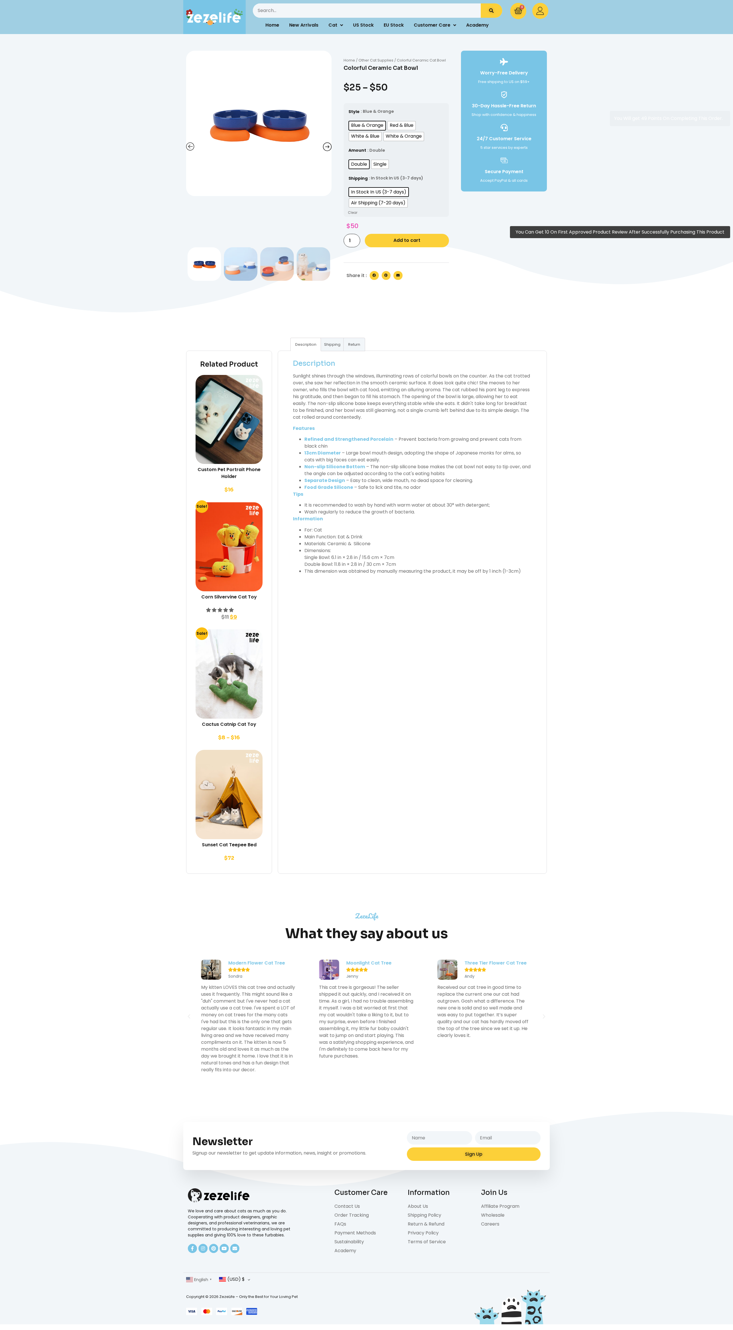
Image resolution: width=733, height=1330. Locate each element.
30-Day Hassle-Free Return (504, 105)
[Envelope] (234, 1248)
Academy (477, 25)
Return (354, 344)
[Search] (491, 10)
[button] (374, 275)
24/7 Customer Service (504, 138)
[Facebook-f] (192, 1248)
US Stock (363, 25)
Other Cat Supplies (375, 60)
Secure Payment (504, 171)
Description (305, 344)
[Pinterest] (213, 1248)
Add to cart (406, 240)
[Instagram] (203, 1248)
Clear (352, 212)
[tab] (305, 344)
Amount (357, 150)
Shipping (358, 178)
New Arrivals (303, 25)
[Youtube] (224, 1248)
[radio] (367, 125)
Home (272, 25)
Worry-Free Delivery (504, 73)
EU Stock (394, 25)
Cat (332, 25)
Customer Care (432, 25)
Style (354, 111)
